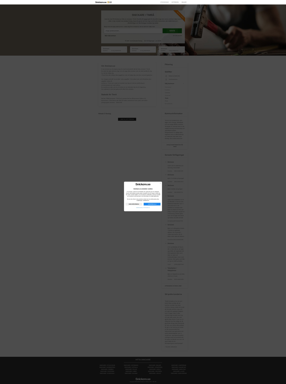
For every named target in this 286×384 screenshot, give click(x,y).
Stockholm (164, 2)
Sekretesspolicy (139, 207)
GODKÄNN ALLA (152, 204)
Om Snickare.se (146, 207)
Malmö (184, 2)
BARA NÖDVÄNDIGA (134, 204)
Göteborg (175, 2)
